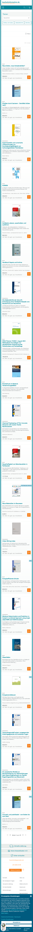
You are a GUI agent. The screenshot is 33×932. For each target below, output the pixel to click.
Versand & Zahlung (8, 884)
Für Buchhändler (7, 887)
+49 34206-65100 (16, 865)
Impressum (22, 887)
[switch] (3, 930)
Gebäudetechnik (19, 22)
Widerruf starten (15, 870)
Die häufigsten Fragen (8, 881)
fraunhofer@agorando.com (16, 860)
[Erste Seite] (7, 835)
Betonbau (28, 22)
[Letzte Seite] (25, 835)
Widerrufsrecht (24, 884)
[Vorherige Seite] (10, 835)
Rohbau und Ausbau (8, 22)
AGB (21, 881)
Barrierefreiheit (24, 893)
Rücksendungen (7, 890)
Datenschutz (23, 890)
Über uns (22, 877)
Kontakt (5, 877)
